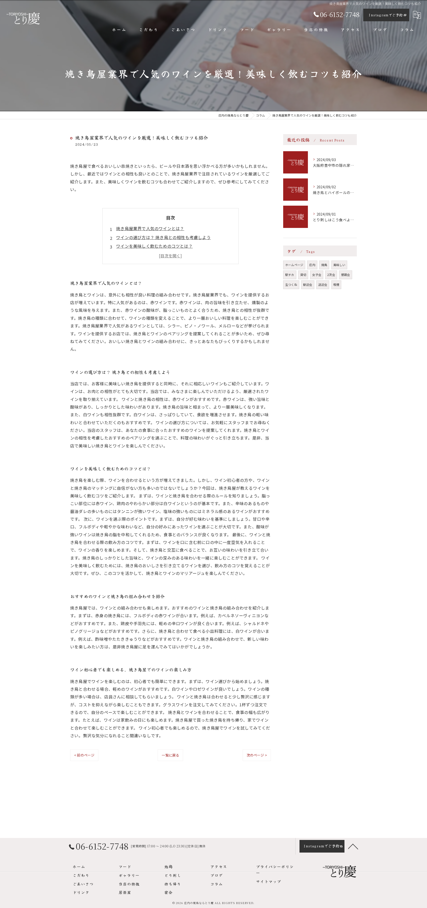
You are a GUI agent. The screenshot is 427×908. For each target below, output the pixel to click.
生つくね (291, 284)
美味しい (339, 265)
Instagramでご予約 (386, 14)
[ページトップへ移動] (353, 846)
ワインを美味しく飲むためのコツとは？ (154, 246)
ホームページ (294, 265)
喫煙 (336, 284)
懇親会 (345, 274)
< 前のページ (84, 755)
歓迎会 (307, 284)
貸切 (303, 274)
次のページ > (257, 755)
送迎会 (322, 284)
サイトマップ (268, 881)
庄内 (312, 265)
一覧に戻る (170, 755)
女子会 (316, 274)
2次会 (331, 274)
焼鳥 (324, 265)
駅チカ (289, 274)
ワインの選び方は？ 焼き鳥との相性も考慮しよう (163, 237)
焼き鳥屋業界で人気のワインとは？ (150, 228)
